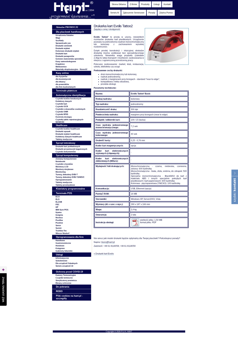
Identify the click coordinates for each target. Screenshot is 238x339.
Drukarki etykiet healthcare (68, 134)
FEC (57, 204)
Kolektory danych (64, 101)
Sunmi (59, 228)
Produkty (145, 4)
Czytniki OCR (62, 106)
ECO (58, 197)
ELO (58, 199)
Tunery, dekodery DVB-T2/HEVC (70, 177)
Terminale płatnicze (66, 90)
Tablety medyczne (64, 139)
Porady (151, 13)
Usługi (156, 4)
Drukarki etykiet (63, 48)
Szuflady (60, 40)
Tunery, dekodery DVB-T (67, 174)
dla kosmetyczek (63, 79)
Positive (59, 223)
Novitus (59, 218)
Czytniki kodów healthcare (68, 129)
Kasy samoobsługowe (66, 61)
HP (57, 207)
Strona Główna (119, 4)
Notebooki (60, 161)
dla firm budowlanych (66, 87)
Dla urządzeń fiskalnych (67, 263)
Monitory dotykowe (64, 169)
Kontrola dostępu (64, 117)
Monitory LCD (62, 167)
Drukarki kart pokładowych (68, 146)
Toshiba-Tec (61, 231)
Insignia (59, 215)
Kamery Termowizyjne (66, 275)
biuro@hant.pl (108, 242)
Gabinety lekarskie (64, 251)
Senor (58, 225)
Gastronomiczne (63, 243)
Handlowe (60, 240)
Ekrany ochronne (63, 283)
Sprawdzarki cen (63, 43)
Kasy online (62, 73)
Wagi (58, 38)
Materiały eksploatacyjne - (71, 69)
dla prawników (62, 84)
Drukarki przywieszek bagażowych (71, 149)
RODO (59, 291)
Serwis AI (114, 13)
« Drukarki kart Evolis (104, 253)
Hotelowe (60, 246)
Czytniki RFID (62, 114)
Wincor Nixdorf (62, 233)
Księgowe (60, 248)
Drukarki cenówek (64, 46)
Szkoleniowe (61, 261)
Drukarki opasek (63, 131)
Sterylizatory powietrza (66, 280)
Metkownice (61, 67)
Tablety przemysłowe (65, 185)
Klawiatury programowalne (70, 188)
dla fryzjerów (61, 76)
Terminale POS (64, 193)
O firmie (133, 4)
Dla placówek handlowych (70, 32)
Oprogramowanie (64, 180)
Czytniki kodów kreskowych (68, 99)
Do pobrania (62, 286)
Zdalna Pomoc (166, 13)
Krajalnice (60, 64)
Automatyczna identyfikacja (71, 95)
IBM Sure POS (62, 210)
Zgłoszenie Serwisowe (133, 13)
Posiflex (59, 220)
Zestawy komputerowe (66, 159)
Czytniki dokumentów (66, 152)
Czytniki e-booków (64, 164)
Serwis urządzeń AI (64, 266)
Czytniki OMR (62, 112)
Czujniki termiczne (64, 278)
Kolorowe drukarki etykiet (67, 51)
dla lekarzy (60, 82)
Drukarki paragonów (65, 56)
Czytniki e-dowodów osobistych (70, 109)
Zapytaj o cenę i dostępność (107, 29)
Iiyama (59, 212)
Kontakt (167, 4)
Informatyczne (62, 258)
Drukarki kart (61, 54)
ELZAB (59, 202)
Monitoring (61, 172)
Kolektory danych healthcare (69, 137)
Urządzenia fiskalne (65, 35)
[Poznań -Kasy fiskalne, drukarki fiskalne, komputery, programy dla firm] (72, 18)
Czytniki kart (61, 104)
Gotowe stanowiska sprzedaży (70, 59)
